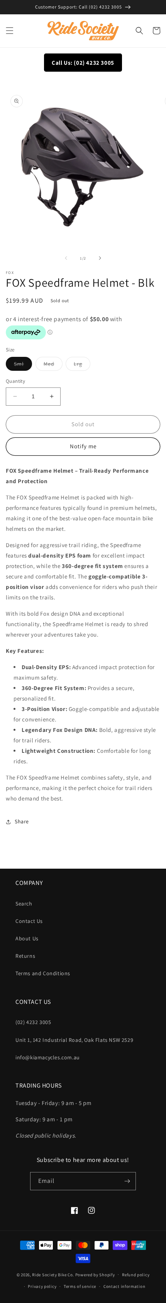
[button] (9, 30)
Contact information (124, 1286)
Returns (25, 955)
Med (53, 365)
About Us (27, 938)
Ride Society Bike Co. (53, 1274)
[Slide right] (99, 258)
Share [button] (22, 821)
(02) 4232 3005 (33, 1022)
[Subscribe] (127, 1181)
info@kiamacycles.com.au (47, 1057)
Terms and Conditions (42, 973)
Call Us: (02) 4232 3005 (83, 62)
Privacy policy (42, 1286)
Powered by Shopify (95, 1274)
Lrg (82, 365)
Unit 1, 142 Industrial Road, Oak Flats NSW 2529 (74, 1039)
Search (23, 903)
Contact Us (29, 920)
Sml (23, 365)
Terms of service (80, 1286)
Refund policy (135, 1274)
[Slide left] (66, 258)
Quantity (15, 381)
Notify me (83, 446)
